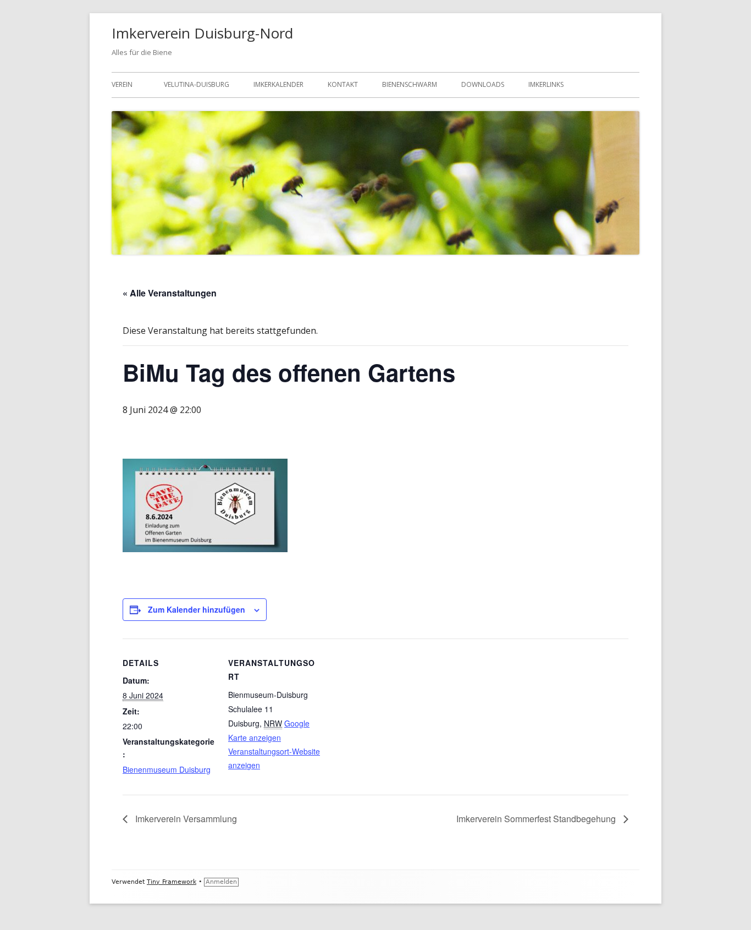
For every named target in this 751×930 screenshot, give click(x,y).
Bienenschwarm (409, 84)
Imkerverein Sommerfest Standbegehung (537, 818)
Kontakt (343, 84)
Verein (122, 84)
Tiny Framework (171, 881)
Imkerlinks (546, 84)
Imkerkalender (278, 84)
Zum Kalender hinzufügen (196, 609)
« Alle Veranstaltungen (170, 293)
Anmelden (221, 881)
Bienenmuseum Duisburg (167, 769)
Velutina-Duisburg (196, 84)
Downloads (482, 84)
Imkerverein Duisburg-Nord (202, 33)
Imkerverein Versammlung (185, 818)
